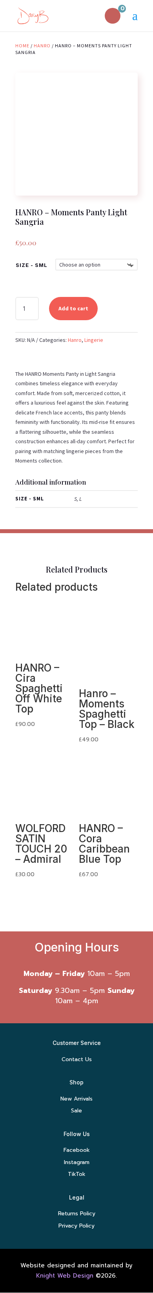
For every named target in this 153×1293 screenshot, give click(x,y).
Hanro (42, 46)
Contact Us (77, 1059)
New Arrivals (76, 1099)
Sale (76, 1110)
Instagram (76, 1162)
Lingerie (93, 339)
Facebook (77, 1150)
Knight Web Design (64, 1275)
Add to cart (73, 308)
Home (22, 46)
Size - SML (31, 265)
